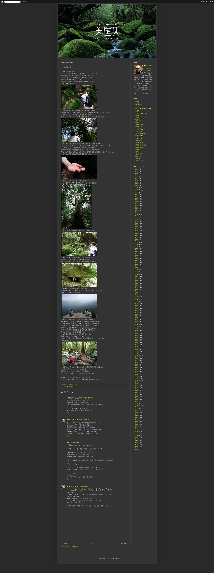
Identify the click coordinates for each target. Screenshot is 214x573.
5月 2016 (136, 258)
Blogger (117, 558)
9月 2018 (136, 194)
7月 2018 (136, 199)
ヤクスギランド (140, 129)
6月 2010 (136, 417)
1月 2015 (136, 294)
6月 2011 (136, 390)
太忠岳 (137, 111)
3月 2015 (136, 290)
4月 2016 (136, 260)
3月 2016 (136, 263)
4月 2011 (136, 394)
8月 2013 (136, 333)
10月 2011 (137, 381)
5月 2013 (136, 340)
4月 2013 (136, 342)
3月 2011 (136, 397)
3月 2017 (136, 235)
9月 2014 (136, 303)
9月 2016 (136, 249)
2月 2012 (136, 374)
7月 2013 (136, 335)
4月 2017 (136, 233)
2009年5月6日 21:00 (81, 486)
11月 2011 (137, 379)
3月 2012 (136, 372)
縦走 (136, 152)
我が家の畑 (138, 140)
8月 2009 (136, 440)
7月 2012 (136, 363)
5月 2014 (136, 312)
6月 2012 (136, 365)
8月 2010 (136, 413)
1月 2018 (136, 212)
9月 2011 (136, 383)
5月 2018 (136, 203)
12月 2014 (137, 297)
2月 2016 (136, 265)
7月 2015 (136, 281)
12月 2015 (137, 269)
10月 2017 (137, 219)
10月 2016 (137, 247)
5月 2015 (136, 285)
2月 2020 (136, 174)
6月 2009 (136, 444)
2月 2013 (136, 347)
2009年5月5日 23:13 (77, 442)
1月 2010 (136, 429)
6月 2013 (136, 338)
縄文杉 (137, 102)
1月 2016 (136, 267)
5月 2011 (136, 392)
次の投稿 (64, 543)
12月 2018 (137, 187)
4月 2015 (136, 288)
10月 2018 (137, 192)
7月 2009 (136, 442)
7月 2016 (136, 253)
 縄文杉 (137, 158)
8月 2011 (136, 385)
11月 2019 (137, 176)
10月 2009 (137, 435)
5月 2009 (136, 447)
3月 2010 (136, 424)
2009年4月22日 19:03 (82, 419)
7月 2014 (136, 308)
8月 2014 (136, 306)
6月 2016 (136, 256)
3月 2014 (136, 317)
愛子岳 (137, 149)
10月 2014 (137, 301)
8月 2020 (136, 169)
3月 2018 (136, 208)
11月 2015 (137, 272)
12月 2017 (137, 215)
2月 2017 (136, 237)
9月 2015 (136, 276)
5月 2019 (136, 181)
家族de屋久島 (139, 136)
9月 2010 (136, 410)
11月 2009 (137, 433)
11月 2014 (137, 299)
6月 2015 (136, 283)
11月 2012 (137, 353)
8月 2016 (136, 251)
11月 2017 (137, 217)
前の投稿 (124, 543)
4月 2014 (136, 315)
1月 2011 (136, 401)
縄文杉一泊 (138, 127)
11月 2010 (137, 406)
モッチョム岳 (139, 138)
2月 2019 (136, 183)
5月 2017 (136, 231)
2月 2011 (136, 399)
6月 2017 (136, 228)
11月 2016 (137, 244)
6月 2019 (136, 178)
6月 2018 (136, 201)
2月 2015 (136, 292)
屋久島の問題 (139, 124)
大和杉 (137, 117)
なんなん (69, 419)
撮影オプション (140, 142)
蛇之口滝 (138, 156)
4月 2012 (136, 369)
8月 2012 (136, 360)
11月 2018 (137, 190)
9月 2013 (136, 331)
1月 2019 (136, 185)
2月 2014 (136, 319)
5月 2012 (136, 367)
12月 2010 (137, 404)
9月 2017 (136, 222)
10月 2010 (137, 408)
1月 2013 (136, 349)
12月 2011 (137, 376)
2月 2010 (136, 426)
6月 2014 (136, 310)
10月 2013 (137, 328)
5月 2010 (136, 419)
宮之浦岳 (138, 120)
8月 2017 (136, 224)
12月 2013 (137, 324)
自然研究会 (138, 154)
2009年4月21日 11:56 (86, 398)
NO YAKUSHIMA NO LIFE (143, 108)
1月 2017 (136, 240)
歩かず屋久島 (139, 147)
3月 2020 (136, 171)
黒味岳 (137, 122)
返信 (68, 413)
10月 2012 (137, 356)
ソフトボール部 (140, 133)
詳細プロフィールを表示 (141, 93)
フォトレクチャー (140, 131)
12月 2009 (137, 431)
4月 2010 (136, 422)
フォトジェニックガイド (142, 113)
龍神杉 (137, 115)
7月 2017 (136, 226)
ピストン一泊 (139, 161)
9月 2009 (136, 438)
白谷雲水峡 (70, 386)
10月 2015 (137, 274)
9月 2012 (136, 358)
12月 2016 (137, 242)
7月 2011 (136, 388)
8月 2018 (136, 196)
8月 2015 (136, 278)
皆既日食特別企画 (140, 145)
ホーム (94, 543)
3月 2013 (136, 344)
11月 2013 (137, 326)
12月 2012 (137, 351)
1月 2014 (136, 322)
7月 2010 (136, 415)
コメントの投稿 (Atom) (71, 546)
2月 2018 (136, 210)
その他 (137, 106)
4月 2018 (136, 206)
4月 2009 (136, 449)
